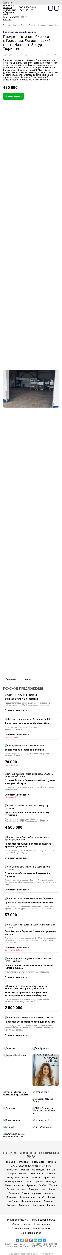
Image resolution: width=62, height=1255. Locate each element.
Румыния (31, 1185)
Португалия (13, 1177)
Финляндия (51, 1181)
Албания (13, 1201)
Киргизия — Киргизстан (18, 1205)
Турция (53, 1185)
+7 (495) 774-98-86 (26, 7)
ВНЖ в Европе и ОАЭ (43, 1219)
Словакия (19, 1185)
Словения (14, 1193)
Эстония (21, 1189)
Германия (51, 1162)
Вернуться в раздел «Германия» (19, 32)
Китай (41, 1197)
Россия (25, 1193)
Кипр (43, 1189)
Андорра (48, 1193)
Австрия (11, 1173)
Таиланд (51, 1205)
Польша (29, 1181)
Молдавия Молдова (31, 1201)
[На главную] (9, 11)
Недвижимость (41, 1228)
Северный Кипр (27, 1197)
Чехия (8, 1185)
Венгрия (51, 1170)
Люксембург (38, 1170)
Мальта (36, 1177)
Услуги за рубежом (17, 1219)
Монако (25, 1170)
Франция (10, 1162)
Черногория (49, 1177)
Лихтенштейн (36, 1173)
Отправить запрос (13, 96)
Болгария (33, 1189)
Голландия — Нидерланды (31, 1162)
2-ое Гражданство (31, 1232)
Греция (39, 1181)
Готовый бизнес (21, 1228)
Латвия (10, 1189)
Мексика (51, 1197)
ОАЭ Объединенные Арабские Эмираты (31, 1166)
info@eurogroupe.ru (25, 9)
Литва (52, 1189)
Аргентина (38, 1205)
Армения (48, 1201)
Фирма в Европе (21, 1224)
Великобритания (13, 1181)
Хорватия (36, 1193)
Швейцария (12, 1170)
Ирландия (11, 1197)
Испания (23, 1173)
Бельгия (50, 1173)
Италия (25, 1177)
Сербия (42, 1185)
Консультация (42, 1224)
